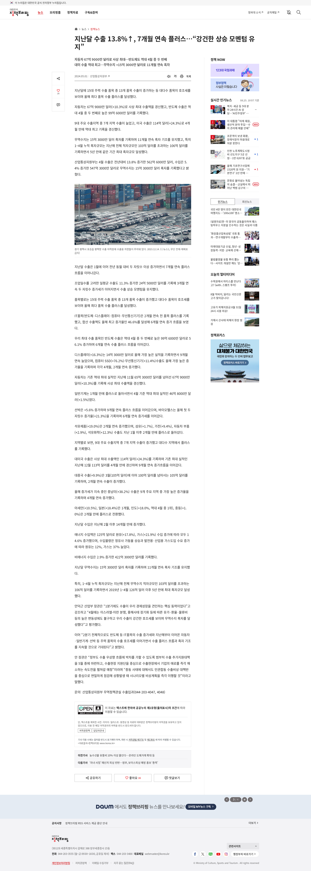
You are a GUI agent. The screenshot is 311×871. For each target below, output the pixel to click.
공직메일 (272, 12)
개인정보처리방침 (61, 863)
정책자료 (72, 12)
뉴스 (40, 12)
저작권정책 (84, 730)
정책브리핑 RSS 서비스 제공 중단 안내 (86, 823)
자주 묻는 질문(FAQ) (124, 863)
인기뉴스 (223, 202)
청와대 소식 (254, 12)
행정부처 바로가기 (243, 854)
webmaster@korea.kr (157, 854)
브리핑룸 (55, 12)
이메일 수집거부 (100, 863)
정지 (244, 799)
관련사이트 (235, 846)
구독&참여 (91, 12)
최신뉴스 (247, 202)
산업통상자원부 (98, 76)
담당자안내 (98, 730)
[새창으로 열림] (182, 76)
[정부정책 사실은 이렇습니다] (235, 84)
